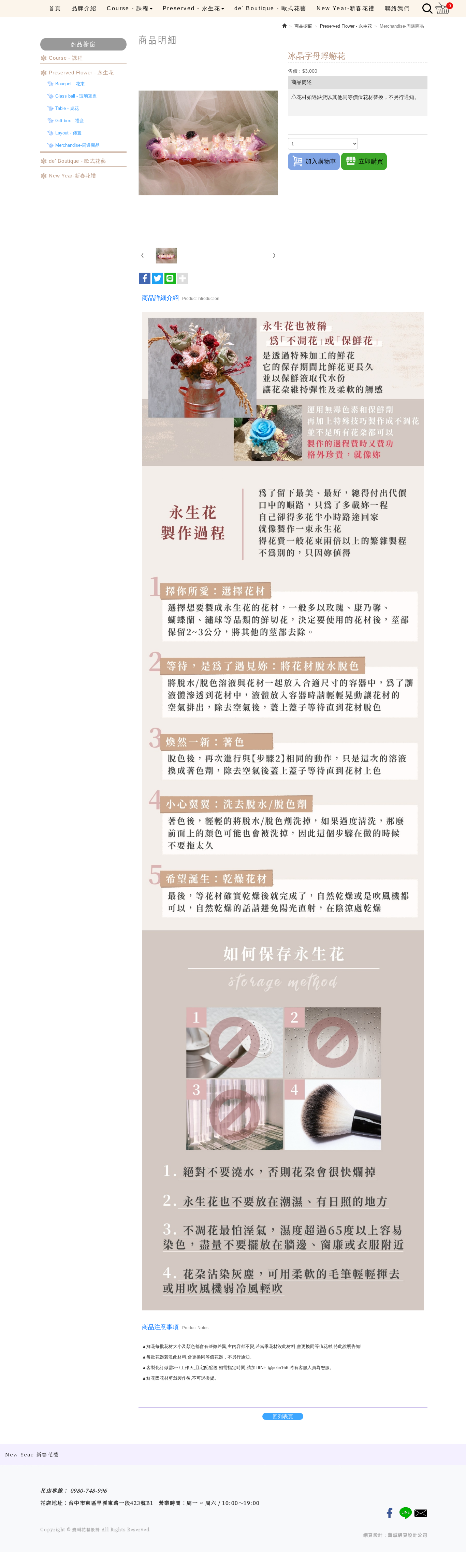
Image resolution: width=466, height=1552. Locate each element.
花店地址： (54, 1502)
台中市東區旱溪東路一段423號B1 (111, 1502)
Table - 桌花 (67, 108)
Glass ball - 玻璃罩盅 (76, 96)
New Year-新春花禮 (72, 175)
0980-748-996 (88, 1490)
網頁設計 (373, 1535)
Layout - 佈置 (68, 132)
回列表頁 (283, 1416)
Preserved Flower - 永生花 (81, 72)
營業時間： (173, 1502)
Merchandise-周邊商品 (77, 145)
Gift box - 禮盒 (69, 120)
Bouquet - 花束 (70, 83)
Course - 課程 (66, 58)
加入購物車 (320, 161)
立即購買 (371, 161)
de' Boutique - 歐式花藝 (77, 161)
